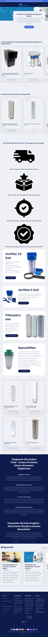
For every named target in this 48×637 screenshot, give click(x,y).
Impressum (5, 598)
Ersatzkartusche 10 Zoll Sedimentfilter (32, 123)
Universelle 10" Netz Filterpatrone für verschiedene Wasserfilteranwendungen (10, 124)
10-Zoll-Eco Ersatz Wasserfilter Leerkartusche (10, 443)
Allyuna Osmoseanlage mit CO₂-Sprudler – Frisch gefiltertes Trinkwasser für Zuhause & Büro (11, 74)
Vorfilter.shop (12, 631)
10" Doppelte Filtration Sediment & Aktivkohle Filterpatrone (11, 407)
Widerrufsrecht (6, 609)
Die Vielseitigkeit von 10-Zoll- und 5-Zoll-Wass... (10, 566)
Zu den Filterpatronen (12, 335)
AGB (4, 603)
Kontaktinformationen (7, 601)
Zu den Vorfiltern (10, 277)
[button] (2, 4)
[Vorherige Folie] (21, 36)
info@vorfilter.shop (40, 611)
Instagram (29, 616)
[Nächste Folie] (26, 36)
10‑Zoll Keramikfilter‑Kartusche (32, 442)
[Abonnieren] (33, 541)
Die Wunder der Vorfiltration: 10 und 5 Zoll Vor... (32, 566)
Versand (4, 611)
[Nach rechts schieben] (26, 85)
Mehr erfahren (29, 26)
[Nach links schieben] (21, 85)
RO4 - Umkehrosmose (28, 73)
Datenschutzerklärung (7, 606)
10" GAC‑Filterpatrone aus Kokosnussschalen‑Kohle (31, 407)
